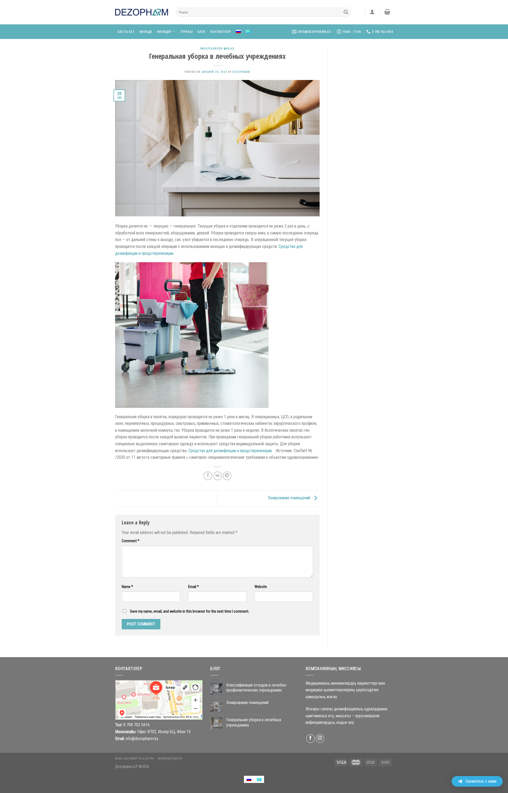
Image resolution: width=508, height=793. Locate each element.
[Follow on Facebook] (310, 738)
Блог (201, 31)
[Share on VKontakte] (217, 475)
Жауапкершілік (170, 758)
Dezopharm (241, 72)
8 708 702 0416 (136, 724)
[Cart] (387, 11)
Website (261, 587)
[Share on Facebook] (207, 475)
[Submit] (345, 12)
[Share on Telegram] (227, 475)
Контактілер (220, 31)
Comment (130, 541)
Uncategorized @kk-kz (217, 48)
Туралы (186, 31)
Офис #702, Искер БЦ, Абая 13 (163, 731)
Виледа (145, 31)
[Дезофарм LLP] (141, 12)
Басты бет (126, 31)
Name (127, 587)
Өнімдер (164, 31)
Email (193, 587)
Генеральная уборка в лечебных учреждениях (253, 722)
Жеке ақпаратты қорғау (135, 758)
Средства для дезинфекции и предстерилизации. (230, 450)
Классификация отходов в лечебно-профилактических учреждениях (256, 688)
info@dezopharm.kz (142, 738)
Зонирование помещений (289, 497)
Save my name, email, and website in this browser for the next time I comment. (189, 611)
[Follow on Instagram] (320, 738)
